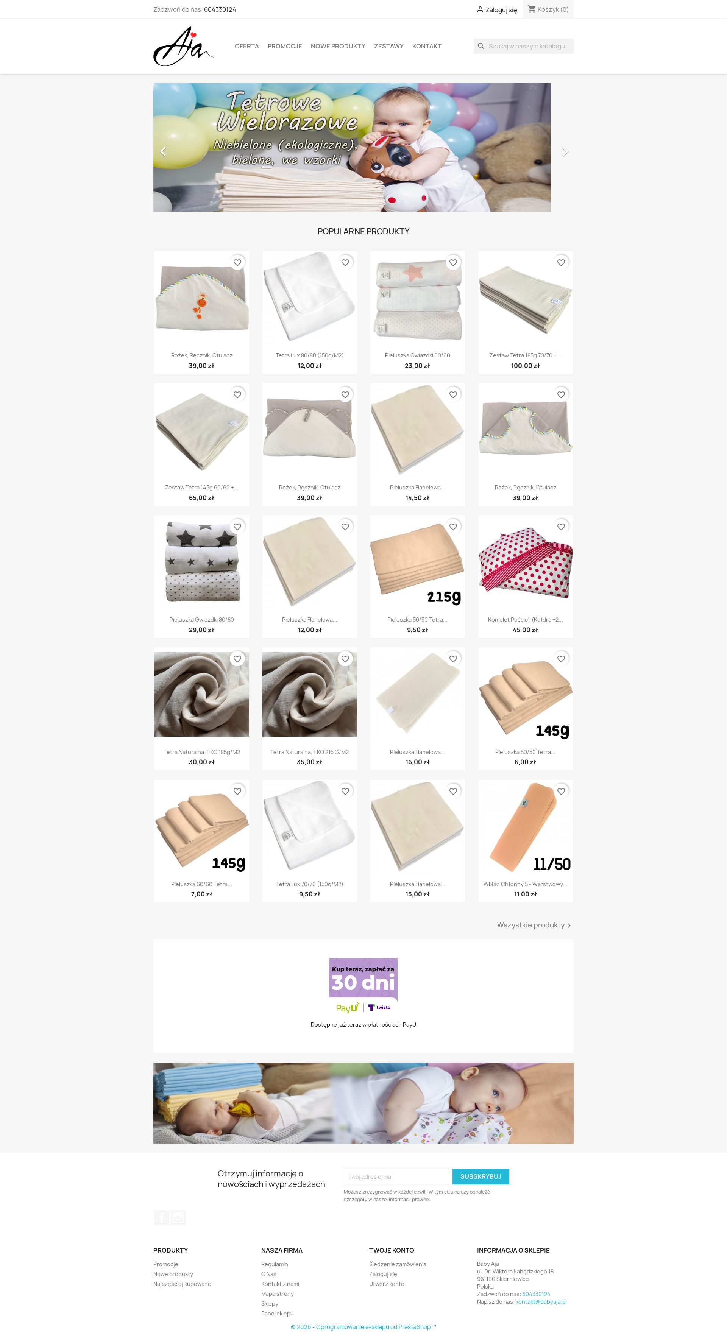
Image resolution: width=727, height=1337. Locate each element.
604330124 (220, 9)
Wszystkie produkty (535, 925)
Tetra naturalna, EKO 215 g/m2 (309, 752)
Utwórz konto (386, 1283)
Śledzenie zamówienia (397, 1264)
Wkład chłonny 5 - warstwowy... (525, 884)
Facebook (161, 1217)
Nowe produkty (338, 46)
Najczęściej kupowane (182, 1283)
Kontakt (427, 46)
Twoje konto (391, 1250)
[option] (363, 147)
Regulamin (274, 1264)
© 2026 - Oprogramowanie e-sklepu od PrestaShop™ (363, 1327)
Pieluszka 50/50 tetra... (417, 619)
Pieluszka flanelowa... (417, 487)
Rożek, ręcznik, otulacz (201, 355)
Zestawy (389, 46)
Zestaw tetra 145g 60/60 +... (202, 487)
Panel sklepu (277, 1313)
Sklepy (269, 1303)
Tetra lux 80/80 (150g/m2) (310, 355)
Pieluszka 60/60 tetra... (201, 884)
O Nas (268, 1274)
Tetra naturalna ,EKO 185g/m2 (202, 752)
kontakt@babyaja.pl (541, 1301)
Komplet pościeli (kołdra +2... (525, 619)
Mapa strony (277, 1293)
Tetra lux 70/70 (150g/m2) (309, 884)
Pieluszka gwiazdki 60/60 (417, 355)
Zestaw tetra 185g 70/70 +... (525, 355)
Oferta (247, 46)
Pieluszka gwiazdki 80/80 (202, 619)
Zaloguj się (383, 1274)
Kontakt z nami (280, 1283)
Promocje (285, 46)
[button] (185, 147)
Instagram (178, 1217)
